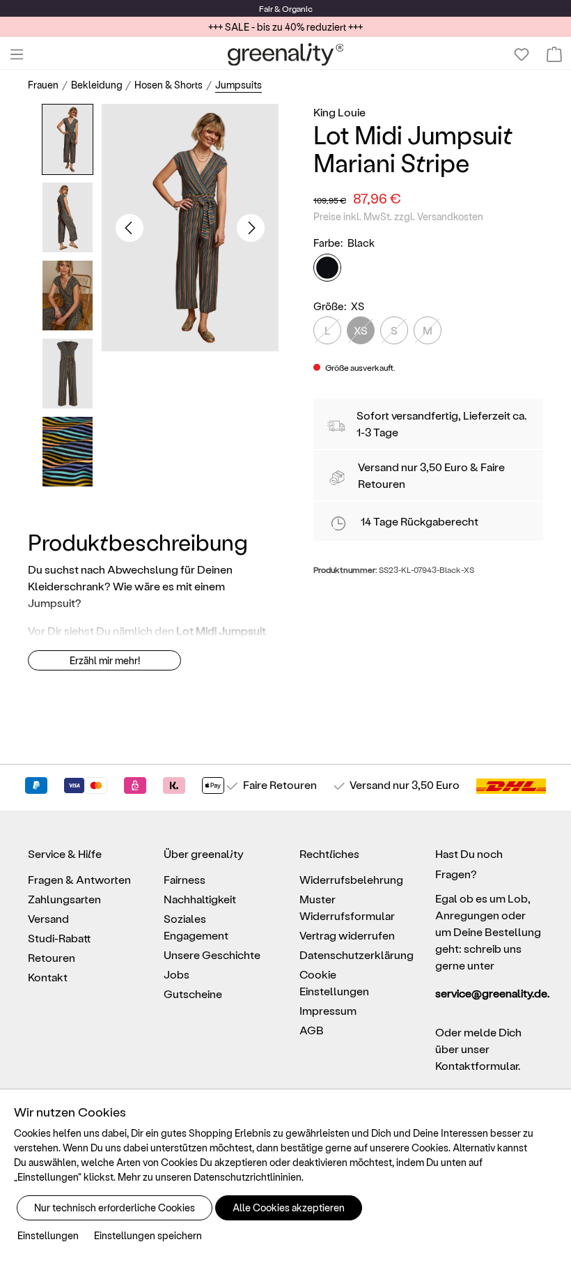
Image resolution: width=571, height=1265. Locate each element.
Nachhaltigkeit (200, 898)
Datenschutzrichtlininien (248, 1177)
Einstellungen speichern (148, 1235)
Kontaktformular (476, 1065)
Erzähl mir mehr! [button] (105, 660)
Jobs (176, 974)
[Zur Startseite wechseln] (286, 54)
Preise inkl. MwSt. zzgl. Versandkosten (398, 216)
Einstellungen (48, 1235)
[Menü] (16, 54)
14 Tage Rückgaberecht (419, 521)
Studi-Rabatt (59, 937)
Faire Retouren (280, 784)
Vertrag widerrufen (347, 935)
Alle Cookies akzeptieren (289, 1207)
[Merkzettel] (521, 54)
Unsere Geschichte (212, 954)
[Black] (327, 268)
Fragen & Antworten (79, 879)
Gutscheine (193, 993)
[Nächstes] (251, 228)
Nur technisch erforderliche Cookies (114, 1207)
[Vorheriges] (129, 228)
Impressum (328, 1010)
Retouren (51, 957)
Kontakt (48, 976)
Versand (378, 466)
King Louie (339, 111)
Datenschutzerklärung (356, 954)
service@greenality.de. (489, 992)
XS (361, 330)
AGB (311, 1029)
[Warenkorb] (554, 54)
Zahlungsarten (64, 898)
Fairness (184, 879)
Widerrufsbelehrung (351, 879)
